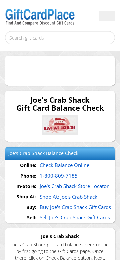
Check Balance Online (64, 165)
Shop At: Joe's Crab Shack (68, 196)
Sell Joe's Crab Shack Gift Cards (75, 217)
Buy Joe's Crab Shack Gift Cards (75, 207)
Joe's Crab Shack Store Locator (74, 186)
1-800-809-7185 (59, 175)
